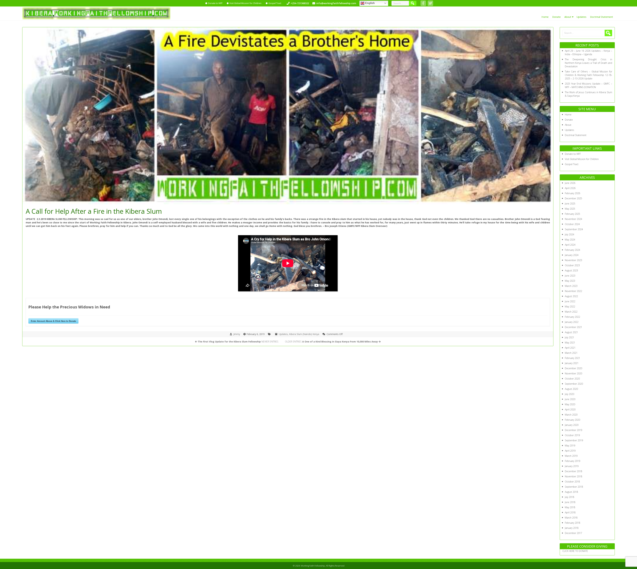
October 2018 (572, 481)
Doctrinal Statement (601, 16)
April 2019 (570, 450)
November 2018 (573, 476)
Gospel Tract (274, 3)
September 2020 (574, 383)
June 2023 (570, 275)
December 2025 (573, 198)
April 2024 (570, 244)
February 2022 (572, 316)
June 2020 (570, 399)
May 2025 (570, 208)
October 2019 (572, 435)
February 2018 (572, 522)
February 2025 (572, 213)
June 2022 (570, 301)
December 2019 (573, 430)
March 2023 (571, 285)
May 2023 (570, 280)
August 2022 (571, 296)
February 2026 (572, 193)
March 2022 (571, 311)
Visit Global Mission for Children (245, 3)
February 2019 (572, 461)
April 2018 (570, 512)
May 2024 (570, 239)
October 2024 (572, 224)
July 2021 (569, 337)
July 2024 (569, 234)
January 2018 (571, 527)
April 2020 (570, 409)
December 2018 (573, 471)
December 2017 (573, 533)
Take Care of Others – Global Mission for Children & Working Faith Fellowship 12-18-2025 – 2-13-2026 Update (588, 75)
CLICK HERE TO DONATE (575, 551)
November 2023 (573, 260)
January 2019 (571, 466)
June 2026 (570, 183)
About (567, 16)
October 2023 (572, 265)
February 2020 (572, 419)
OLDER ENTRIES (331, 341)
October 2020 (572, 378)
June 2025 (570, 203)
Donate (556, 16)
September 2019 (574, 440)
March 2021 (571, 352)
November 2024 (573, 219)
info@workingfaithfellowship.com (336, 3)
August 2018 (571, 491)
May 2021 (570, 342)
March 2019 (571, 455)
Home (545, 16)
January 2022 (571, 322)
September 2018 (574, 486)
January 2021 (571, 363)
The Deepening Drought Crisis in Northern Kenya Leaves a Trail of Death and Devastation (588, 63)
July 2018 (569, 497)
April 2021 (570, 347)
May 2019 (570, 445)
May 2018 (570, 507)
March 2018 (571, 517)
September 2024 (574, 229)
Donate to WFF (215, 3)
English (369, 3)
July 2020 (569, 394)
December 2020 (573, 368)
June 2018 (570, 502)
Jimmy (236, 334)
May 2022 (570, 306)
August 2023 (571, 270)
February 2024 (572, 249)
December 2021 (573, 327)
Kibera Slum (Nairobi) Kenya (304, 334)
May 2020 (570, 404)
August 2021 (571, 332)
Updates (581, 16)
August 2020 (571, 388)
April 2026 (570, 188)
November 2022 (573, 291)
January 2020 (571, 425)
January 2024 (571, 255)
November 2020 (573, 373)
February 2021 (572, 358)
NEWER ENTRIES (238, 341)
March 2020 (571, 414)
